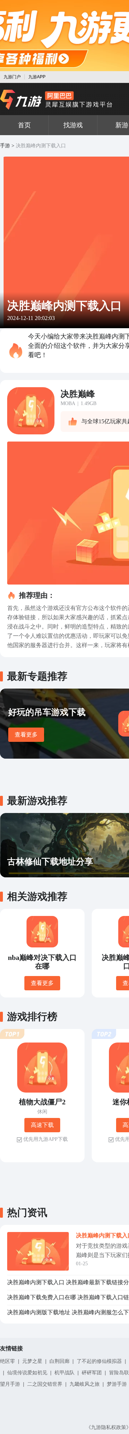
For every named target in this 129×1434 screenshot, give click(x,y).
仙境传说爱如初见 (27, 1372)
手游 (5, 145)
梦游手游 (117, 1384)
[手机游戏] (56, 99)
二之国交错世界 (44, 1384)
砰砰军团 (92, 1372)
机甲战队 (64, 1372)
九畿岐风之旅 (85, 1384)
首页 (24, 125)
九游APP (37, 76)
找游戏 (73, 125)
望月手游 (10, 1384)
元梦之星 (32, 1361)
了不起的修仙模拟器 (99, 1361)
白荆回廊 (59, 1361)
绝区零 (7, 1361)
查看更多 (26, 734)
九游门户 (12, 76)
